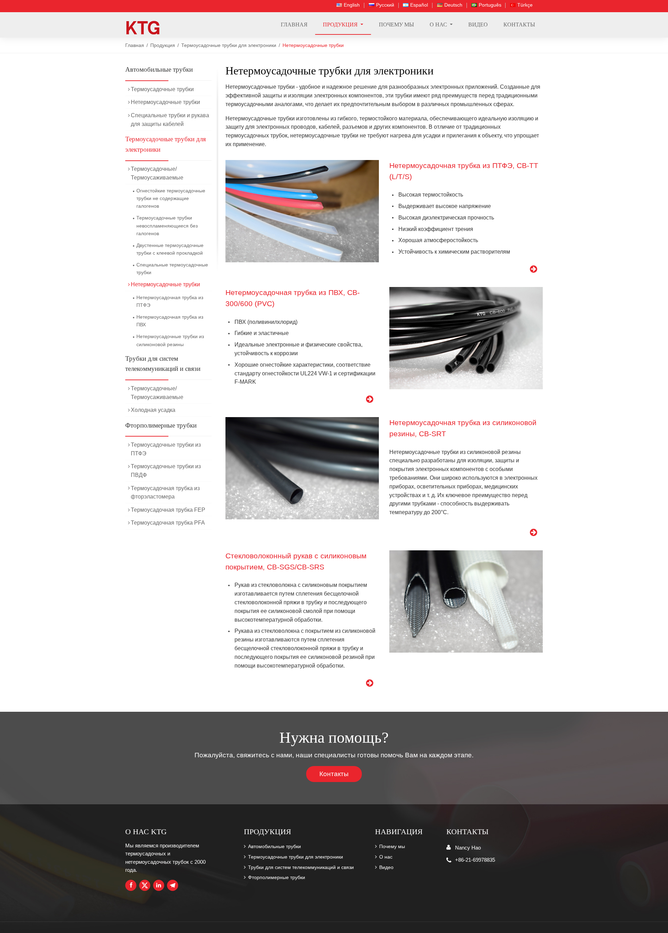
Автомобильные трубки (159, 69)
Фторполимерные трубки (161, 425)
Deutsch (453, 5)
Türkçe (525, 5)
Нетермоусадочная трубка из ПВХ (169, 320)
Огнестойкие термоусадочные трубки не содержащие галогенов (170, 198)
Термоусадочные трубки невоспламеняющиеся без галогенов (167, 225)
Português (490, 5)
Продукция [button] (341, 24)
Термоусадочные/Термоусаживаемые (157, 173)
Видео (478, 24)
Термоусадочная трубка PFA (168, 523)
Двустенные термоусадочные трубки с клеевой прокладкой (170, 249)
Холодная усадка (153, 410)
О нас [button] (439, 24)
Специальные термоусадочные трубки (172, 268)
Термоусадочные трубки (162, 89)
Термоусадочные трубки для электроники (228, 45)
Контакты (519, 24)
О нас (385, 857)
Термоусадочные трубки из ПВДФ (166, 470)
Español (419, 5)
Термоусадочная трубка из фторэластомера (165, 492)
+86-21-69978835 (475, 860)
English (352, 5)
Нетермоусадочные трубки (165, 102)
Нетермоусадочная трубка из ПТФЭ (169, 301)
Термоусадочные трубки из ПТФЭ (166, 449)
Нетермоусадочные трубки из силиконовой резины (170, 340)
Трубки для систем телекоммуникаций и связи (162, 364)
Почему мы (396, 24)
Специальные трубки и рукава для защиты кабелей (170, 119)
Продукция (162, 45)
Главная (294, 24)
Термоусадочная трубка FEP (168, 510)
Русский (385, 5)
